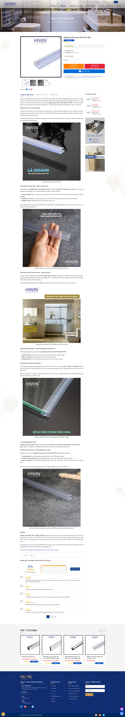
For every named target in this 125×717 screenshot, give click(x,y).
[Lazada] (100, 715)
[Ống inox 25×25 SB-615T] (30, 645)
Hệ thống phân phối (91, 6)
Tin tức (102, 6)
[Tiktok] (29, 707)
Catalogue (105, 2)
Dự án (80, 6)
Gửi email (34, 555)
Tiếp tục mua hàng (94, 66)
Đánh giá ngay (75, 569)
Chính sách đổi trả (73, 693)
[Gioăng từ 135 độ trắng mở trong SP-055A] (95, 645)
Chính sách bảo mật (73, 696)
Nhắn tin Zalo (86, 71)
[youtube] (25, 707)
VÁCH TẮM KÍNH (57, 22)
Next (51, 83)
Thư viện (72, 6)
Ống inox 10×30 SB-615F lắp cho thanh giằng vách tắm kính (51, 658)
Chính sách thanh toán (74, 691)
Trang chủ (49, 22)
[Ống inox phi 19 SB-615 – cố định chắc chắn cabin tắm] (73, 645)
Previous (22, 83)
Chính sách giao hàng (74, 688)
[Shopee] (96, 715)
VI (115, 2)
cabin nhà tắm (71, 283)
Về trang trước (25, 555)
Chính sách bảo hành (74, 685)
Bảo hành (98, 2)
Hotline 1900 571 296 (88, 2)
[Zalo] (33, 707)
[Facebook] (21, 707)
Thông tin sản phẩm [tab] (26, 94)
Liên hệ (109, 6)
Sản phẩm (63, 6)
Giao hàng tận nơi (74, 66)
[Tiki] (104, 715)
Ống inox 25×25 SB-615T (28, 656)
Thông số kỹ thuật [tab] (41, 94)
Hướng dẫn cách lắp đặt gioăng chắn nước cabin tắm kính (42, 550)
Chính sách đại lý (73, 698)
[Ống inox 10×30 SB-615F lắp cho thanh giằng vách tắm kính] (51, 645)
